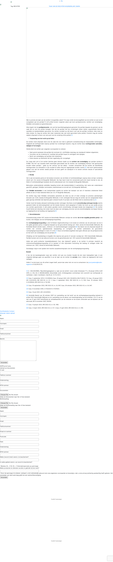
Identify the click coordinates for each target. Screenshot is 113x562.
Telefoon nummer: (5, 375)
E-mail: (2, 370)
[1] (72, 135)
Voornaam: (3, 323)
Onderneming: (4, 380)
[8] (55, 233)
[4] (94, 207)
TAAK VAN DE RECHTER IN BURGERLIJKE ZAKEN (64, 6)
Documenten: (4, 390)
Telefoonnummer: (5, 334)
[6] (77, 227)
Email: (2, 328)
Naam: (2, 318)
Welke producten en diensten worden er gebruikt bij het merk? (19, 468)
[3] (95, 200)
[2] (85, 167)
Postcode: (3, 436)
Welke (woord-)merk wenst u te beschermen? (14, 457)
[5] (56, 211)
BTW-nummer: (4, 385)
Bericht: (2, 339)
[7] (56, 231)
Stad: (1, 442)
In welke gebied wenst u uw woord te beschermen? (16, 462)
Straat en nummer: (5, 431)
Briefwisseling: (4, 399)
